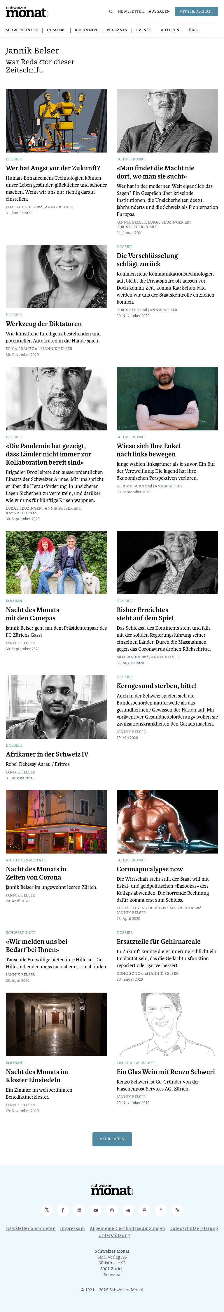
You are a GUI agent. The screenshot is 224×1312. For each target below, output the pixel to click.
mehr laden (112, 1139)
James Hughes (20, 207)
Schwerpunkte (22, 30)
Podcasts (117, 30)
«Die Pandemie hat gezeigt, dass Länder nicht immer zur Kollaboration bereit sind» (48, 454)
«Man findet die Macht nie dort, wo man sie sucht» (156, 172)
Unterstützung (114, 1236)
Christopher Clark (137, 227)
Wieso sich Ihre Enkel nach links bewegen (149, 450)
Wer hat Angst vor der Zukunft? (53, 168)
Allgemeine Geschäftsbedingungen (127, 1229)
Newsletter (131, 11)
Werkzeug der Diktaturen (44, 324)
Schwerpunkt (131, 159)
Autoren (170, 30)
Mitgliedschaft (196, 11)
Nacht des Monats (26, 860)
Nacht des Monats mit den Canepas (32, 614)
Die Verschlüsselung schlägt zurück (147, 260)
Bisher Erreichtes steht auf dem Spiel (145, 614)
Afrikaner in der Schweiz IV (47, 754)
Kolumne (15, 601)
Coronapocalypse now (150, 869)
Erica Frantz (20, 349)
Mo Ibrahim (129, 657)
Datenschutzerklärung (193, 1229)
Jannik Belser (58, 207)
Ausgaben (159, 11)
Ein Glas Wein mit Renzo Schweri (166, 1072)
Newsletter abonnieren (31, 1229)
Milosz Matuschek (174, 908)
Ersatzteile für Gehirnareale (159, 942)
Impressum (72, 1229)
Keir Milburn (130, 486)
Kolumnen (86, 30)
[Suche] (111, 11)
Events (143, 30)
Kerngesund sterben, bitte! (157, 686)
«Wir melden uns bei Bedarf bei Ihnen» (36, 946)
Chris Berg (128, 310)
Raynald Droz (21, 513)
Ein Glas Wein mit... (137, 1063)
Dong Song (128, 974)
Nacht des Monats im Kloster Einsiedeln (37, 1076)
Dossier (14, 159)
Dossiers (56, 30)
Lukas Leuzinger (166, 222)
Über (194, 30)
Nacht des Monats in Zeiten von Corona (36, 873)
